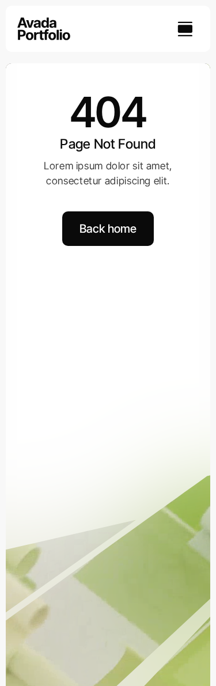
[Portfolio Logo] (43, 22)
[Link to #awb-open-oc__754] (185, 29)
